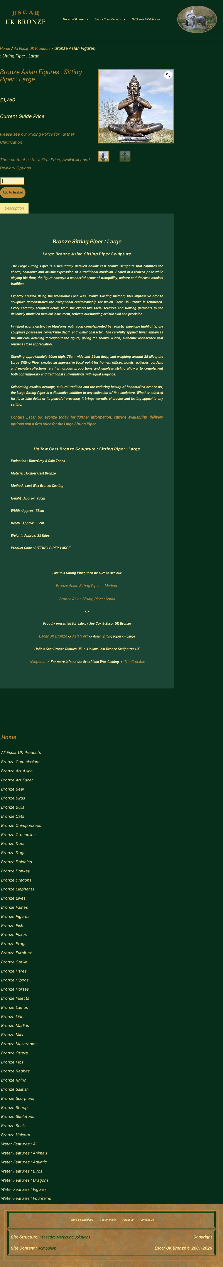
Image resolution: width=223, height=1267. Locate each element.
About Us (128, 1219)
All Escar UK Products (32, 48)
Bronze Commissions (108, 19)
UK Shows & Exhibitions (146, 19)
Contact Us (147, 1219)
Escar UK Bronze (53, 636)
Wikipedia (37, 661)
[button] (168, 75)
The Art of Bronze (73, 19)
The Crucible (134, 661)
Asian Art (80, 636)
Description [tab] (14, 208)
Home (5, 48)
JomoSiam (47, 1248)
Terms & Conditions (81, 1219)
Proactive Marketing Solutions (65, 1237)
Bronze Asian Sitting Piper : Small (87, 599)
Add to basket (13, 192)
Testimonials (108, 1219)
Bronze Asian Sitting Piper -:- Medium (87, 585)
